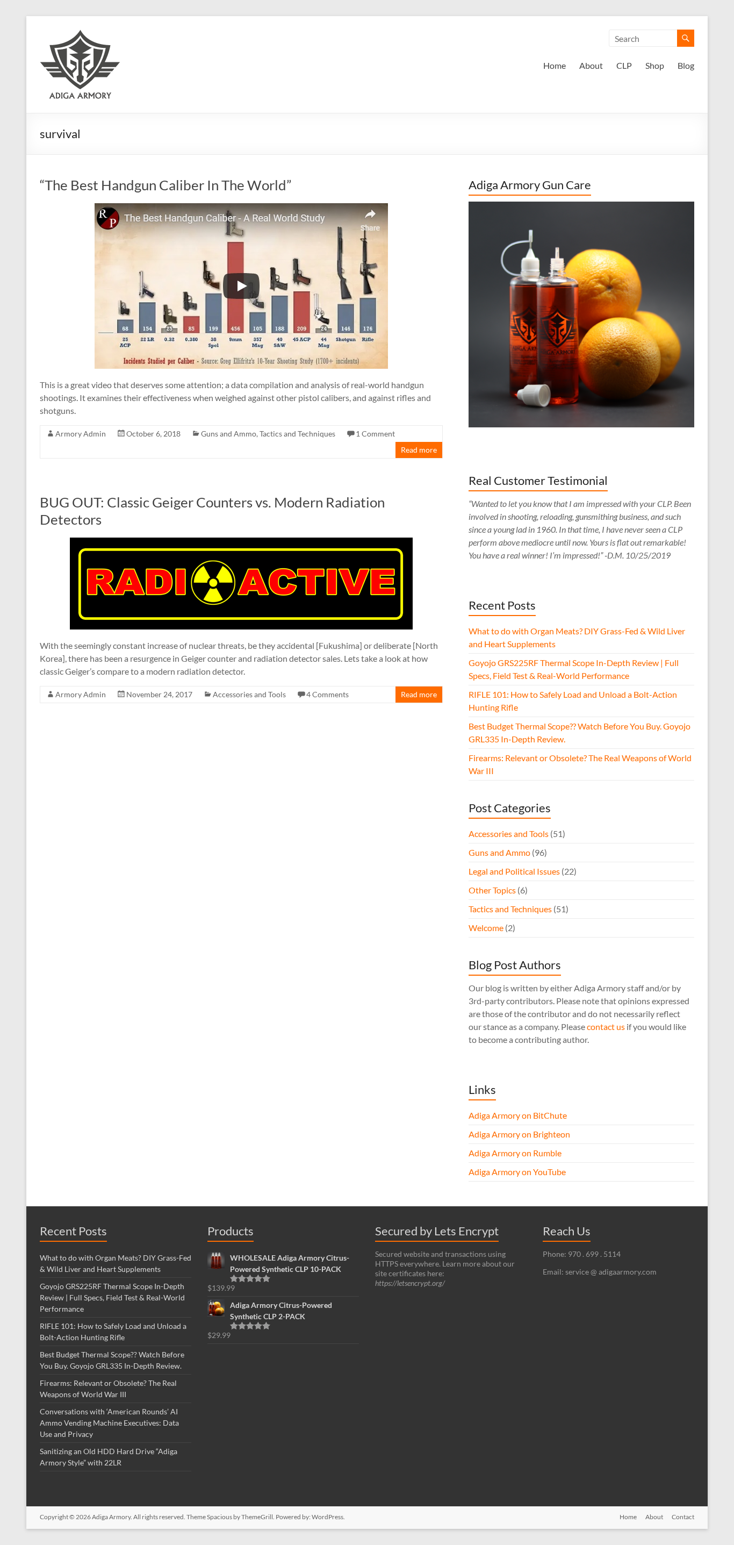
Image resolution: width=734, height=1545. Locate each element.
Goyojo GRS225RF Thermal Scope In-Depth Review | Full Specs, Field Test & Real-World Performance (112, 1297)
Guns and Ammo (228, 433)
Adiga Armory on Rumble (515, 1153)
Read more (419, 449)
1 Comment (375, 433)
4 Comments (327, 694)
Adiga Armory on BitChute (518, 1115)
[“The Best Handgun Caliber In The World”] (241, 208)
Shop (654, 65)
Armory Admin (80, 433)
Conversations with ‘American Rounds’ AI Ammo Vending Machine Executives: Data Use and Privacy (109, 1423)
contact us (606, 1026)
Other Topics (492, 890)
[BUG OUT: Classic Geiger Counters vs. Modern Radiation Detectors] (241, 543)
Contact (683, 1517)
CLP (624, 65)
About (591, 65)
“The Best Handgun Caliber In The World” (165, 185)
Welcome (486, 927)
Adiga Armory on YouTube (517, 1172)
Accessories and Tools (249, 694)
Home (554, 65)
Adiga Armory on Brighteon (519, 1134)
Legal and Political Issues (514, 871)
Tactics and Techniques (297, 433)
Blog (686, 65)
